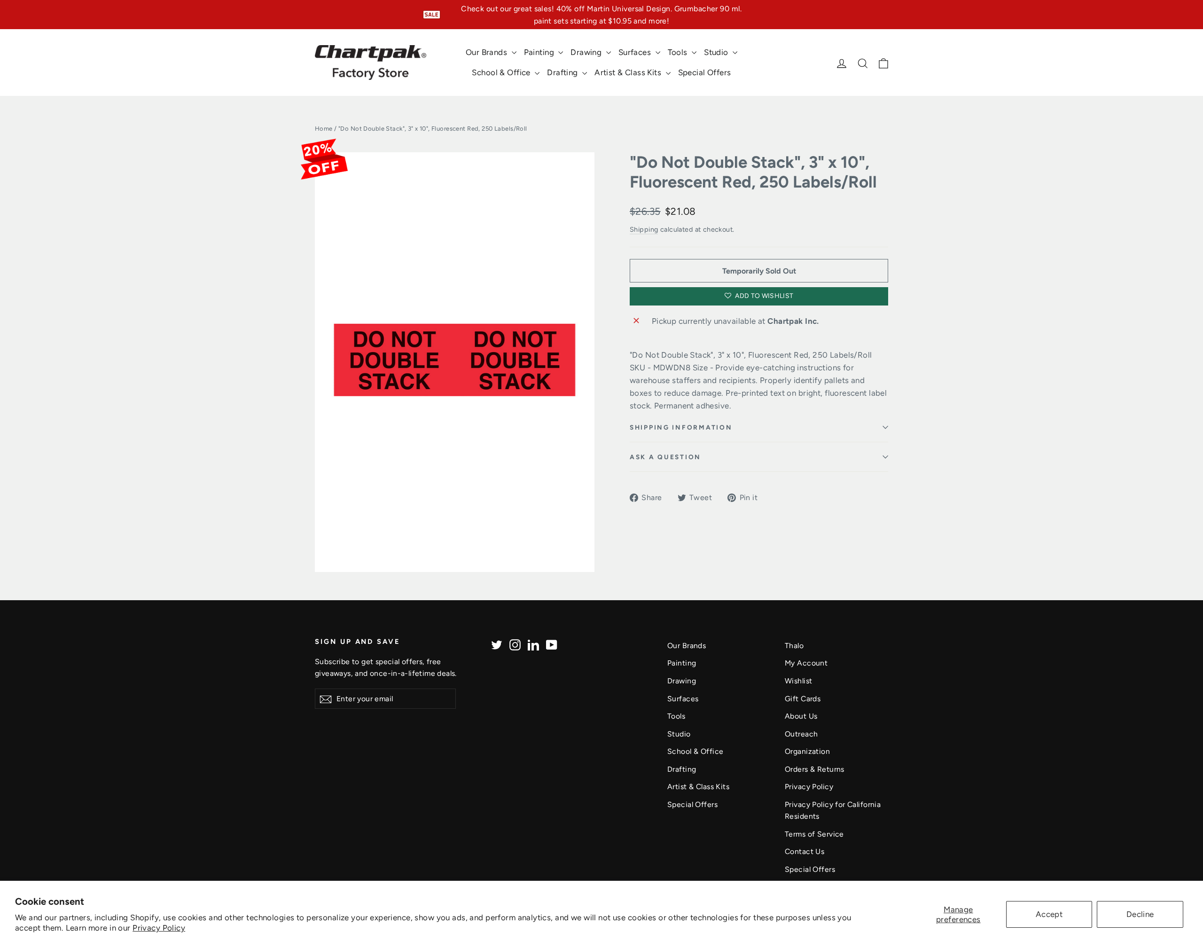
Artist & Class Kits (629, 72)
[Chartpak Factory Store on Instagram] (515, 644)
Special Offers (704, 72)
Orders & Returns (814, 769)
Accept (1049, 914)
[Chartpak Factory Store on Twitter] (496, 644)
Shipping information (681, 427)
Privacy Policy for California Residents (833, 810)
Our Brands (487, 52)
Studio (717, 52)
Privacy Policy (159, 927)
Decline (1140, 914)
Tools (679, 52)
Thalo (794, 645)
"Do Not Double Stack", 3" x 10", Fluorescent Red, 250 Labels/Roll (753, 172)
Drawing (586, 52)
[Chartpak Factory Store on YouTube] (551, 644)
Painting (540, 52)
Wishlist (798, 680)
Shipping (644, 229)
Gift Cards (802, 698)
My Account (806, 662)
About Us (801, 716)
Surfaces (635, 52)
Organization (807, 751)
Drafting (563, 72)
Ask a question (665, 457)
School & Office (502, 72)
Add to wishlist (764, 296)
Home (324, 128)
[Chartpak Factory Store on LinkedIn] (533, 644)
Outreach (801, 733)
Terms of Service (814, 834)
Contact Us (804, 851)
